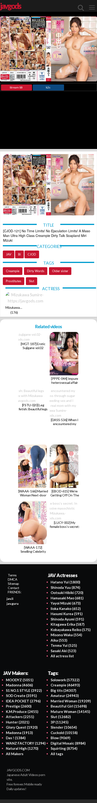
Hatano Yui (65, 582)
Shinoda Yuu (65, 587)
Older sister (60, 271)
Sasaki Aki (63, 651)
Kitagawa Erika (68, 624)
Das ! (16, 738)
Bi (19, 254)
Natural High (22, 748)
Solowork (65, 680)
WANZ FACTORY (26, 743)
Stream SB (16, 87)
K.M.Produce (22, 711)
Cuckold (64, 733)
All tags (57, 754)
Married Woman (71, 701)
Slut (31, 281)
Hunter (17, 722)
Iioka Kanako (66, 608)
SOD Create (21, 695)
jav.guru (13, 603)
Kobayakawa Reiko (71, 630)
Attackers (20, 717)
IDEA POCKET (23, 701)
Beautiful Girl (69, 706)
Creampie (12, 271)
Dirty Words (35, 271)
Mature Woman (70, 711)
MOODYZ (19, 680)
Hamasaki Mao (67, 598)
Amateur (65, 695)
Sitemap (13, 584)
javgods (10, 6)
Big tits (63, 690)
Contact (13, 588)
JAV (8, 254)
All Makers (14, 754)
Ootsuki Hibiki (67, 592)
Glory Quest (22, 727)
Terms (12, 575)
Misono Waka (66, 635)
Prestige (19, 706)
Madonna (19, 685)
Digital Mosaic (68, 743)
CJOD (32, 254)
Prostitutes (13, 281)
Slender (64, 727)
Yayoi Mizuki (66, 603)
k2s (48, 87)
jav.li (10, 599)
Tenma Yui (64, 645)
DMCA (12, 579)
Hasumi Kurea (67, 614)
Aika (59, 640)
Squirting (64, 748)
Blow (60, 738)
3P (60, 722)
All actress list (62, 656)
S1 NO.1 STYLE (24, 690)
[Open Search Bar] (81, 8)
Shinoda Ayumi (67, 619)
